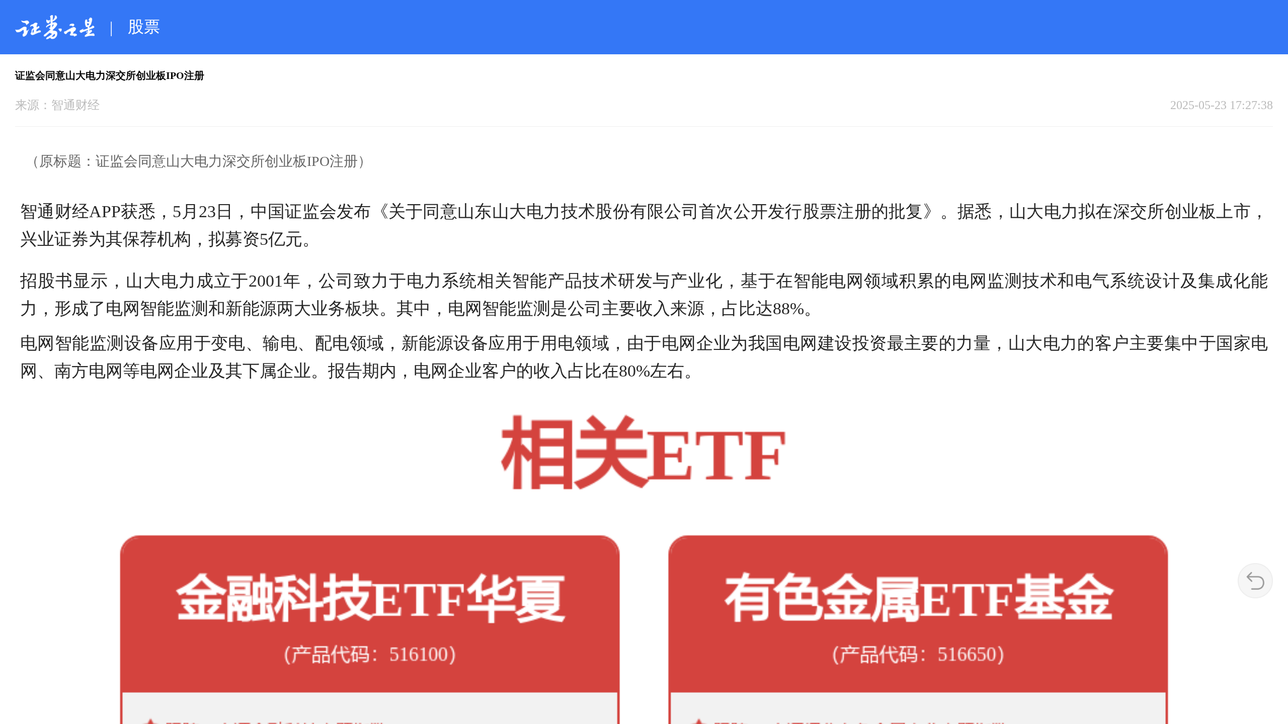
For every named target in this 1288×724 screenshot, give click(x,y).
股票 (144, 27)
